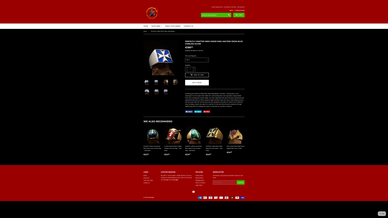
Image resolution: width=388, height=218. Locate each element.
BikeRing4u (151, 197)
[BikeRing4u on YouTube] (193, 192)
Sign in (231, 10)
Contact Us (188, 26)
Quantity (187, 65)
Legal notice (199, 185)
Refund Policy (199, 178)
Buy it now (197, 82)
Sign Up (240, 182)
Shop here (155, 26)
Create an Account (240, 10)
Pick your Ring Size (190, 56)
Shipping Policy (200, 180)
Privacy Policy (199, 176)
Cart (240, 15)
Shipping (187, 51)
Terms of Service (200, 183)
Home (145, 26)
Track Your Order (172, 26)
